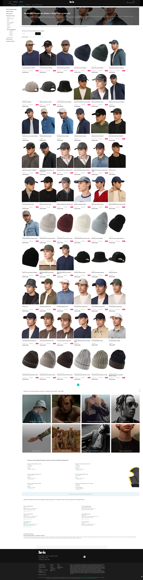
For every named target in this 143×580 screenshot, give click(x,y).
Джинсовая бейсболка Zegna (97, 204)
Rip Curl (28, 477)
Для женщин (13, 4)
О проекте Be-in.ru (42, 564)
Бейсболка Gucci (112, 170)
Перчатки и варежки (10, 22)
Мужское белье (9, 39)
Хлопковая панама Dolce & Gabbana (64, 101)
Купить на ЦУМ (25, 72)
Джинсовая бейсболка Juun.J (97, 101)
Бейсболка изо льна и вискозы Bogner (116, 101)
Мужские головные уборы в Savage (34, 483)
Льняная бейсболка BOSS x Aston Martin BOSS (82, 341)
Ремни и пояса (9, 23)
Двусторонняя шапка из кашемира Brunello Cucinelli (116, 375)
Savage (28, 486)
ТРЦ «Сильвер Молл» (28, 506)
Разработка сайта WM (42, 574)
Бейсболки (12, 30)
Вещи (10, 1)
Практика (52, 567)
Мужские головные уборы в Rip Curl (34, 474)
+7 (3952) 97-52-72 (78, 470)
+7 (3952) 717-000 (30, 479)
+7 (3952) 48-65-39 (30, 488)
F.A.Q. (40, 568)
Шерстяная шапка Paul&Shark (80, 67)
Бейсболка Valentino (113, 272)
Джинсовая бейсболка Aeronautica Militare (47, 273)
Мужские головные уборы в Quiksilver (82, 463)
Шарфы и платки (10, 37)
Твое (76, 477)
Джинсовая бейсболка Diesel (45, 204)
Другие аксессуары (10, 18)
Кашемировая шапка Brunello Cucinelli (47, 238)
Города (58, 564)
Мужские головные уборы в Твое (81, 474)
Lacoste (28, 467)
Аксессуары (36, 9)
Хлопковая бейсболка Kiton (45, 306)
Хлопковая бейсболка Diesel (28, 204)
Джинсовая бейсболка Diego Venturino (65, 170)
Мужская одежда (9, 11)
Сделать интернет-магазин (37, 4)
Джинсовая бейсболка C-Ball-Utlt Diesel (65, 204)
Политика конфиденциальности (42, 572)
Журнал (21, 1)
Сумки (8, 25)
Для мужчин (21, 4)
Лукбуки (51, 564)
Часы (8, 28)
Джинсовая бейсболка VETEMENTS (29, 170)
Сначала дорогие (40, 36)
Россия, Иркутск (131, 2)
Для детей (28, 4)
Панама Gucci (25, 306)
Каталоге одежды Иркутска (75, 566)
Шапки (11, 34)
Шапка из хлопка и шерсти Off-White (116, 238)
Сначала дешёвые (32, 36)
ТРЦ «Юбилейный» (86, 514)
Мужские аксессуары (10, 15)
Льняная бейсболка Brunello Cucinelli (29, 238)
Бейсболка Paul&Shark (26, 101)
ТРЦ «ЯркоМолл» (27, 521)
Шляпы (11, 35)
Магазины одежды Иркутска (89, 567)
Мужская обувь (9, 13)
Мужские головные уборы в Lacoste (34, 463)
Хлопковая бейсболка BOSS (97, 340)
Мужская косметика (10, 41)
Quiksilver (77, 467)
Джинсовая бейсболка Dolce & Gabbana (82, 101)
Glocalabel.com (52, 568)
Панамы (11, 33)
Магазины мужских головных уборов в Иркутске (80, 494)
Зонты (8, 19)
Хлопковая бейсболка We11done (28, 67)
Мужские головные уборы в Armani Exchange (84, 483)
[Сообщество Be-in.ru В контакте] (84, 557)
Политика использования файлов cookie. (89, 578)
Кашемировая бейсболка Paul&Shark (116, 67)
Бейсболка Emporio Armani (79, 272)
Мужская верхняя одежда (11, 9)
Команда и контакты (42, 567)
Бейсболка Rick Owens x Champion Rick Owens (100, 171)
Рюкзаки (8, 24)
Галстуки (8, 17)
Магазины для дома (52, 570)
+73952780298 (78, 489)
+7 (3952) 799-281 (78, 479)
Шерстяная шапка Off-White (97, 238)
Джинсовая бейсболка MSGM (45, 101)
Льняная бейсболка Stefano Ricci (80, 306)
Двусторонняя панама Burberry (98, 272)
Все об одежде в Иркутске (60, 567)
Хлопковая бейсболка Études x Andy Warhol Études (47, 171)
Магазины (15, 1)
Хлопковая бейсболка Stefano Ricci (29, 340)
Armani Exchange (78, 487)
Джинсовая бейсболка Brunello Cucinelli (117, 204)
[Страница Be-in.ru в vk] (133, 1)
